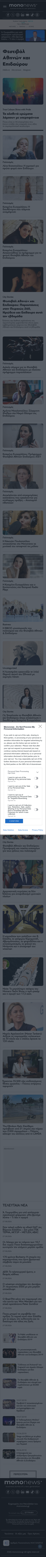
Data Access (23, 830)
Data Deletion (8, 830)
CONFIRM (14, 821)
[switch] (36, 778)
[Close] (41, 727)
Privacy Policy (37, 830)
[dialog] (23, 778)
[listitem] (23, 772)
